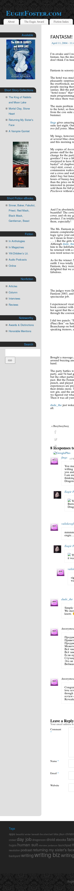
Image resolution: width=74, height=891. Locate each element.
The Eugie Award (34, 21)
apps (12, 834)
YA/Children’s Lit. (18, 253)
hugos (13, 845)
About (11, 21)
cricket (12, 840)
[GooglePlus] (61, 453)
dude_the (56, 405)
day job (24, 839)
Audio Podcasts (18, 259)
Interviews (14, 298)
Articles (13, 286)
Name (54, 761)
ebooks (61, 839)
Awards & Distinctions (21, 325)
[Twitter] (61, 439)
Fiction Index (61, 21)
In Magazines (16, 247)
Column (13, 292)
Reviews (13, 304)
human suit (27, 844)
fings (53, 122)
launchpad (64, 845)
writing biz (47, 854)
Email (54, 773)
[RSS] (61, 459)
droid (51, 839)
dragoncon (39, 840)
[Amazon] (61, 446)
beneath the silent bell (42, 834)
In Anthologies (17, 241)
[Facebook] (61, 432)
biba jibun (59, 834)
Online (12, 266)
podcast (26, 849)
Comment (54, 730)
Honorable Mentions (20, 331)
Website (54, 785)
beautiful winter (23, 834)
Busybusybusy (60, 426)
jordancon (52, 845)
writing (27, 855)
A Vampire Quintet (19, 131)
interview (43, 845)
